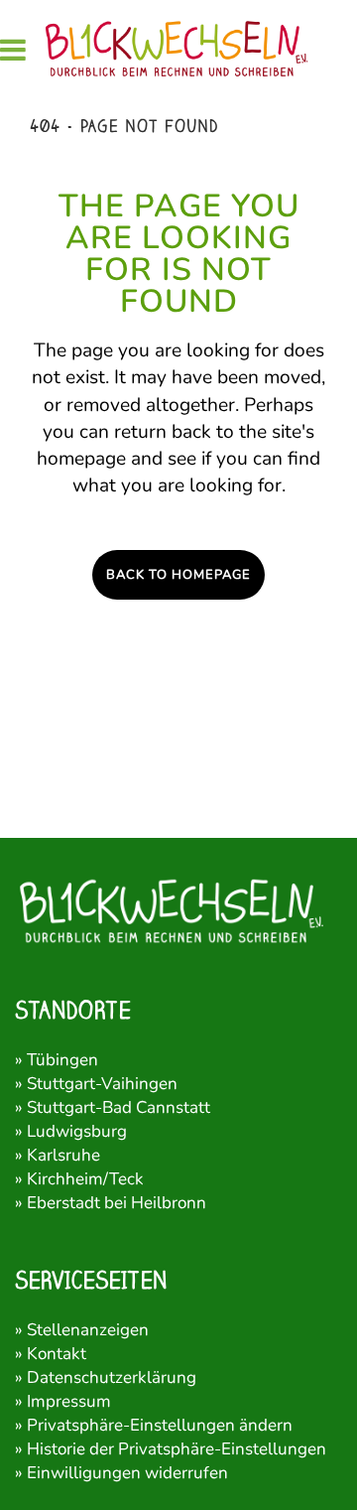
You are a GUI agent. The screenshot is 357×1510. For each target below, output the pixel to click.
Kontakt (56, 1353)
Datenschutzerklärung (111, 1377)
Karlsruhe (63, 1155)
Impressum (69, 1401)
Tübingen (62, 1059)
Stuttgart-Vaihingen (102, 1083)
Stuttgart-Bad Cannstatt (118, 1107)
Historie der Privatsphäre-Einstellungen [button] (176, 1449)
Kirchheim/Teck (85, 1178)
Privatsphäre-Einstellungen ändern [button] (160, 1425)
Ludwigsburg (77, 1131)
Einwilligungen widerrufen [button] (127, 1472)
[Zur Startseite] (179, 49)
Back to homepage (178, 575)
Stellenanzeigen (88, 1329)
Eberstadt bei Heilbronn (116, 1202)
